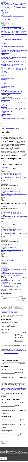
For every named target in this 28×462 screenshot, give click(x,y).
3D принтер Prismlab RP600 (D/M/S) (10, 233)
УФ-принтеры (4, 115)
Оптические (4, 93)
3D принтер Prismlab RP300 (8, 250)
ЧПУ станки (18, 27)
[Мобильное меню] (2, 14)
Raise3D (24, 69)
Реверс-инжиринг (19, 98)
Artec (2, 102)
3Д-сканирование (18, 7)
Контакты (3, 10)
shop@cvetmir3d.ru (6, 280)
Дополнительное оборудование (9, 28)
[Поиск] (5, 23)
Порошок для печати (6, 111)
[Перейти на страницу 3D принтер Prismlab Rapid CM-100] (11, 174)
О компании (4, 263)
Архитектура (23, 62)
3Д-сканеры (11, 27)
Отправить (3, 396)
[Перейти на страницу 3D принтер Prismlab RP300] (8, 247)
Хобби (2, 62)
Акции (20, 8)
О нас (2, 7)
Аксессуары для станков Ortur (18, 118)
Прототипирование (6, 61)
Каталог (3, 25)
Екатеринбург (18, 3)
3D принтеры (23, 177)
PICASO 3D (18, 69)
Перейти (18, 173)
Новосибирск (4, 6)
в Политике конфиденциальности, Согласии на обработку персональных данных (13, 310)
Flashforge (23, 68)
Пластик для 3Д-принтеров (8, 108)
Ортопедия (13, 65)
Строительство (16, 62)
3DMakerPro (11, 102)
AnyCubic (3, 68)
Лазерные (10, 93)
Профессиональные (21, 50)
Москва (3, 3)
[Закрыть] (21, 173)
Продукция (3, 272)
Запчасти (3, 57)
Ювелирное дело (5, 65)
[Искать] (16, 18)
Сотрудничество (8, 264)
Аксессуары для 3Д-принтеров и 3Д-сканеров (13, 31)
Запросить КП (4, 183)
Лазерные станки (5, 118)
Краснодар (4, 4)
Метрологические (19, 91)
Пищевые (11, 51)
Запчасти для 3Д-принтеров (13, 34)
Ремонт (25, 7)
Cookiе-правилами (23, 453)
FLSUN (8, 69)
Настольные (4, 50)
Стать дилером (4, 8)
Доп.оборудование (5, 114)
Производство (8, 62)
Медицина (4, 64)
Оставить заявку (20, 300)
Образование (22, 61)
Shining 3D (24, 102)
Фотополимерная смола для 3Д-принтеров (13, 109)
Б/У (21, 51)
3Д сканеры (11, 273)
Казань (24, 3)
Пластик (8, 57)
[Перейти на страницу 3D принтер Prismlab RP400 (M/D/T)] (11, 214)
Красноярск (10, 4)
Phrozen (13, 69)
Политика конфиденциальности (9, 286)
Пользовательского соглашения (11, 312)
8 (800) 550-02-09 (5, 19)
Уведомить (22, 363)
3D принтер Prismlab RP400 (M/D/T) (10, 216)
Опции (9, 95)
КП (2, 182)
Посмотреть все (5, 53)
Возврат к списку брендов (8, 260)
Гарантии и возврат (15, 269)
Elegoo (5, 71)
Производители (17, 264)
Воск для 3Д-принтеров (13, 31)
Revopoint (3, 104)
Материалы (4, 107)
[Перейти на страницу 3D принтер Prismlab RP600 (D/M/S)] (11, 230)
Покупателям (4, 267)
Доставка (6, 7)
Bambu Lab (9, 68)
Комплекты (24, 34)
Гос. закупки (12, 8)
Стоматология (15, 61)
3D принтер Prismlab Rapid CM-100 (10, 177)
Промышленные (11, 50)
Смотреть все (4, 167)
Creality (14, 68)
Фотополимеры (15, 57)
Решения (17, 275)
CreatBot (18, 68)
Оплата (11, 7)
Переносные (10, 91)
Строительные (5, 51)
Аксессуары (21, 55)
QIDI (2, 71)
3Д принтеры (4, 273)
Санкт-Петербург (9, 3)
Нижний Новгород (18, 4)
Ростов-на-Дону (12, 6)
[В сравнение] (1, 170)
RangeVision (18, 102)
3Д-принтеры (4, 27)
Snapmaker (3, 69)
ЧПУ (2, 116)
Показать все (4, 72)
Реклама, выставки (18, 64)
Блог (17, 8)
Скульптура (10, 64)
